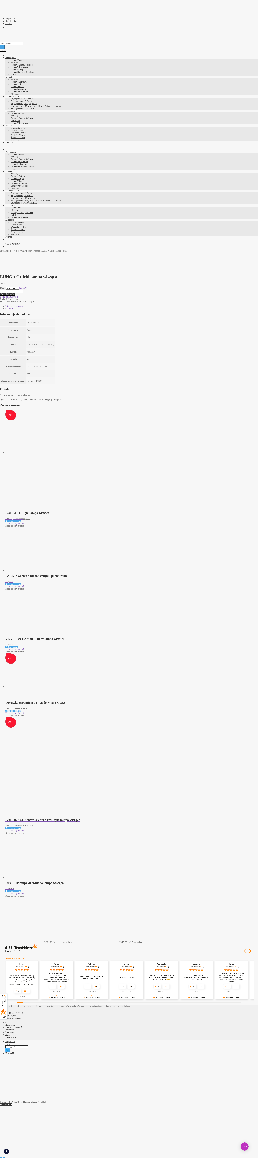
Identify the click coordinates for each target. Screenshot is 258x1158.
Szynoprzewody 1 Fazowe (22, 99)
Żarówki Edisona (18, 135)
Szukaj (8, 1044)
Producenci (10, 1032)
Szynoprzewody (12, 96)
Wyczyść (23, 288)
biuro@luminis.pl (14, 1015)
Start (7, 55)
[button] (9, 297)
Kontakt (8, 23)
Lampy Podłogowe (19, 69)
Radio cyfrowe (17, 130)
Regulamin (10, 1025)
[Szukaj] (2, 47)
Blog (7, 1034)
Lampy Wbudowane (19, 67)
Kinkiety (14, 62)
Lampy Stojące (17, 84)
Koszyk (9, 1053)
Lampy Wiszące (17, 60)
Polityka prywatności (14, 1027)
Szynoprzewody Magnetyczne (24, 103)
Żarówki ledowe (18, 137)
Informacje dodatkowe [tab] (14, 306)
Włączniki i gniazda (19, 133)
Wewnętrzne (10, 57)
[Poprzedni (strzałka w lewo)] (1, 1157)
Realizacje (9, 1030)
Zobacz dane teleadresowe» (12, 1018)
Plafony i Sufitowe (19, 82)
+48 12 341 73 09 (15, 1013)
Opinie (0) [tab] (9, 308)
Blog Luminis (11, 21)
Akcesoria (15, 94)
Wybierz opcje (11, 647)
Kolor (2, 288)
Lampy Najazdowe (19, 89)
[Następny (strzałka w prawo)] (4, 1157)
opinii (35, 951)
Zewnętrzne (10, 77)
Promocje (9, 142)
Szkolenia (15, 140)
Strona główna (6, 251)
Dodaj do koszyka (7, 294)
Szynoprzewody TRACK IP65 (24, 108)
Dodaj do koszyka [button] (13, 521)
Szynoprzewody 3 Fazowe (22, 101)
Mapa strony (10, 1037)
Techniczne (10, 111)
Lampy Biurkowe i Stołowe (22, 72)
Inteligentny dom (18, 128)
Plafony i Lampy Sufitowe (22, 65)
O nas (7, 1022)
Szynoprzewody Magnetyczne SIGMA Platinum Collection (36, 106)
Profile (13, 74)
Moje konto (10, 19)
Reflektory (15, 120)
